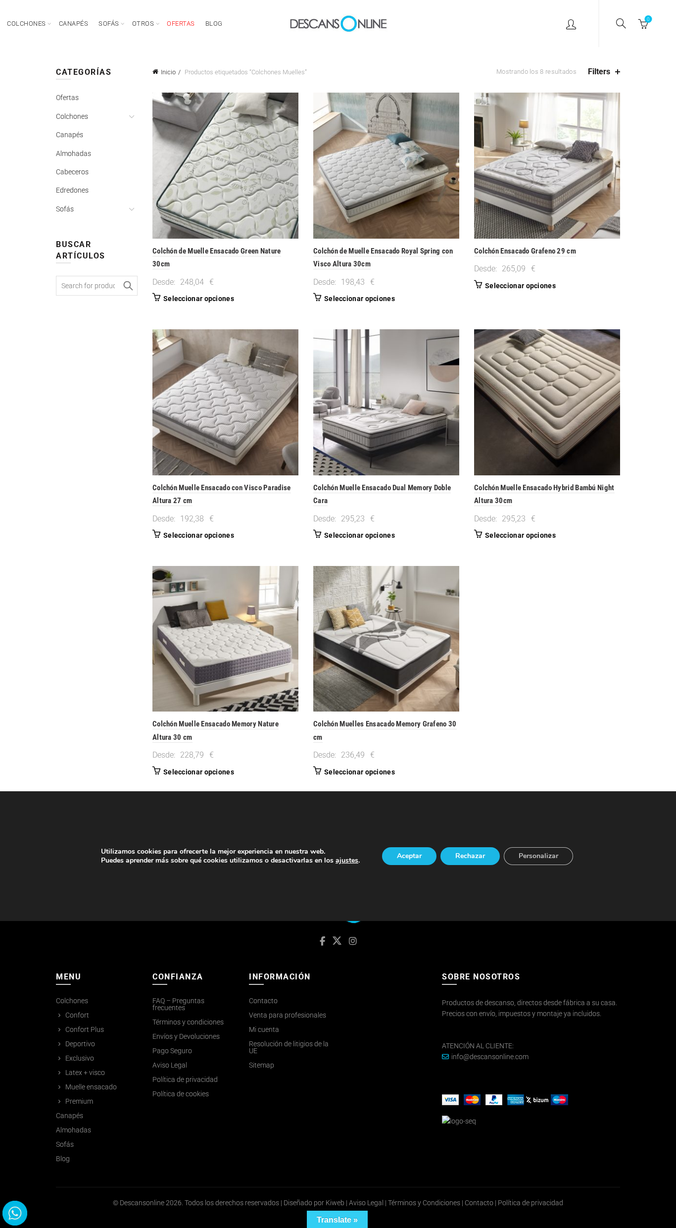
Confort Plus (84, 1029)
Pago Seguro (172, 1051)
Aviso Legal (169, 1065)
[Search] (621, 23)
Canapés (74, 23)
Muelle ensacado (91, 1087)
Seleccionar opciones (198, 299)
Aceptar (409, 856)
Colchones (26, 23)
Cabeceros (72, 172)
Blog (214, 23)
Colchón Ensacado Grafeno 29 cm (525, 251)
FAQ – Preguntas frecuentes (178, 1004)
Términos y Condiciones (424, 1203)
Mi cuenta (264, 1029)
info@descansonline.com (490, 1057)
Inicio (168, 72)
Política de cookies (180, 1094)
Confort (77, 1015)
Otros (143, 23)
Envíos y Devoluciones (186, 1036)
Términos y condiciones (188, 1022)
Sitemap (261, 1065)
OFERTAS (181, 23)
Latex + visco (85, 1072)
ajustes (347, 860)
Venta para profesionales (287, 1015)
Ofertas (67, 98)
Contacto (263, 1001)
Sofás (108, 23)
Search (128, 286)
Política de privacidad (185, 1079)
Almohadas (73, 153)
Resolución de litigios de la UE (289, 1047)
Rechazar (470, 856)
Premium (79, 1101)
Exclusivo (79, 1058)
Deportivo (80, 1044)
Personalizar (538, 856)
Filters (599, 71)
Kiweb (335, 1203)
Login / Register (572, 23)
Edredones (72, 190)
